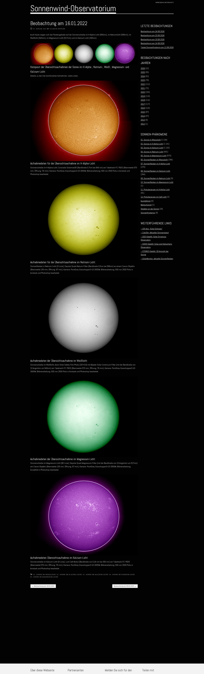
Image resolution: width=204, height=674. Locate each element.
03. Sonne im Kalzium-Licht (95, 574)
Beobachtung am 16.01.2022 (58, 23)
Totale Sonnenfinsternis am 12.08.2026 (157, 47)
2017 (143, 104)
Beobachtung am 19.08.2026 (152, 39)
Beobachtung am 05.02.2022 (125, 586)
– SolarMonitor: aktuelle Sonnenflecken (157, 258)
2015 (143, 112)
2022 (143, 84)
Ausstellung (146, 201)
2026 (143, 68)
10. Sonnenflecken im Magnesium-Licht (157, 182)
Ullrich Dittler (57, 29)
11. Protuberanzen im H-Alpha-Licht (155, 189)
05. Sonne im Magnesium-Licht (44, 577)
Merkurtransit (146, 204)
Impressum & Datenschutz (164, 2)
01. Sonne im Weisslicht (44, 574)
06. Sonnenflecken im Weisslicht (154, 159)
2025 (143, 72)
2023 (143, 80)
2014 (143, 116)
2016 (143, 108)
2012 (143, 124)
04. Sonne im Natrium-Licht (122, 574)
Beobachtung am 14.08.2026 (152, 43)
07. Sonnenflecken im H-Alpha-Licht (155, 163)
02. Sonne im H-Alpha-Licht (69, 574)
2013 (143, 120)
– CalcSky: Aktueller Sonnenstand (155, 232)
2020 (143, 92)
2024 (143, 76)
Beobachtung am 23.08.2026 (152, 35)
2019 (143, 96)
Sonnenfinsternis (148, 212)
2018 (143, 100)
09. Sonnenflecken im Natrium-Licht (155, 178)
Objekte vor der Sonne (150, 208)
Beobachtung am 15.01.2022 (43, 586)
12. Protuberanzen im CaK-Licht (154, 197)
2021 (143, 88)
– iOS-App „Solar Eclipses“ (151, 228)
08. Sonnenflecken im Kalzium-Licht (155, 171)
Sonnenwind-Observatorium (73, 8)
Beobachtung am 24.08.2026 (152, 31)
